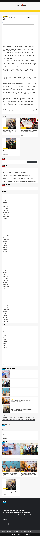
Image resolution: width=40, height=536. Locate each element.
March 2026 (5, 204)
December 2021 (5, 303)
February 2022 (5, 299)
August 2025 (5, 218)
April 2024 (5, 249)
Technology (35, 1)
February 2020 (5, 319)
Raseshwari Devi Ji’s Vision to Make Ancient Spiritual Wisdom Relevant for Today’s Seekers (18, 178)
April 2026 (5, 202)
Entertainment (15, 1)
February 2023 (5, 276)
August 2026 (5, 194)
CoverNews (23, 534)
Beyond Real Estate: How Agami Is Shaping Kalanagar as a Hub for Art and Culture (16, 175)
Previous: (11, 111)
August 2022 (5, 288)
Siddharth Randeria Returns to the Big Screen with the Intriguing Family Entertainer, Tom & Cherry (10, 131)
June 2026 (5, 198)
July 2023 (4, 266)
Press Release (5, 353)
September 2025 (6, 216)
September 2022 (6, 286)
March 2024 (5, 251)
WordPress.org (5, 438)
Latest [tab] (4, 368)
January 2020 (5, 321)
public (4, 421)
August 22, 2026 (24, 135)
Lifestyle (19, 1)
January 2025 (5, 231)
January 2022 (5, 301)
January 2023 (5, 278)
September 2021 (6, 309)
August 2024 (5, 241)
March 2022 (5, 297)
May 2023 (5, 270)
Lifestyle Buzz (5, 341)
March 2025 (5, 227)
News (4, 345)
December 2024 (5, 233)
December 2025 (5, 210)
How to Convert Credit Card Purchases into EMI (11, 169)
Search (3, 158)
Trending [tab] (14, 368)
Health (27, 1)
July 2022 (4, 290)
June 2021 (5, 315)
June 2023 (5, 268)
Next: (31, 110)
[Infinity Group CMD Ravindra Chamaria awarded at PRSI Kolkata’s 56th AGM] (6, 382)
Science (8, 421)
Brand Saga (30, 1)
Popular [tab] (9, 368)
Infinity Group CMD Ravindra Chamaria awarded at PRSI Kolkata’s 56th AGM (16, 172)
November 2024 (6, 235)
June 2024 (5, 245)
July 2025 (4, 220)
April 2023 (5, 272)
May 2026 (5, 200)
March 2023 (5, 274)
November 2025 (6, 212)
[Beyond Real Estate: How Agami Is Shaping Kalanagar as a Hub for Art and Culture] (6, 391)
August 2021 (5, 311)
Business (10, 1)
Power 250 (5, 351)
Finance (4, 335)
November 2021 (6, 305)
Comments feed (5, 436)
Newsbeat (5, 347)
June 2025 (5, 222)
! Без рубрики (5, 327)
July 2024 (4, 243)
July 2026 (4, 196)
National (4, 343)
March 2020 (5, 317)
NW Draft (4, 349)
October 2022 (5, 284)
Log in (4, 432)
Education (23, 1)
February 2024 (5, 253)
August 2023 (5, 264)
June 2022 (5, 292)
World (4, 364)
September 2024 (6, 239)
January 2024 (5, 255)
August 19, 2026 (6, 154)
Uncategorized (5, 362)
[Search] (37, 11)
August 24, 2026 (6, 134)
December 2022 (5, 280)
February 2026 (5, 206)
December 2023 (5, 257)
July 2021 (4, 313)
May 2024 (5, 247)
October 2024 (5, 237)
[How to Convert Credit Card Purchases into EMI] (6, 374)
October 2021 (5, 307)
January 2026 (5, 208)
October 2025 (5, 214)
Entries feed (5, 434)
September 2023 (6, 262)
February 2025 (5, 229)
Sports (4, 358)
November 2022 (6, 282)
